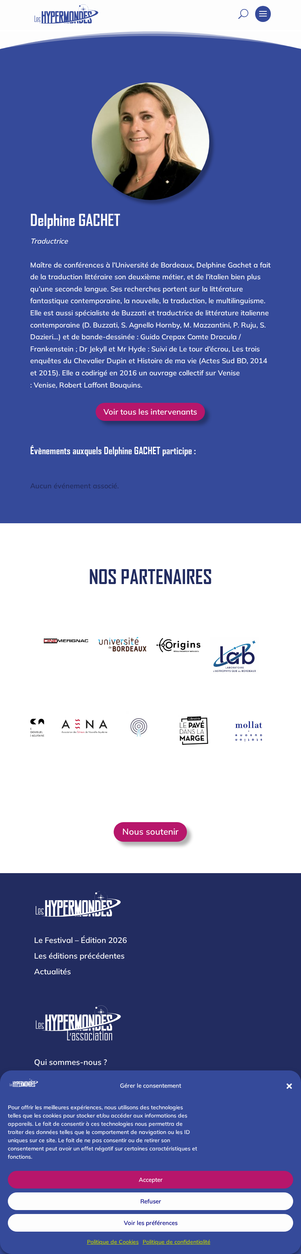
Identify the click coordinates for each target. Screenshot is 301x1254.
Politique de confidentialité (176, 1241)
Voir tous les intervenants (150, 412)
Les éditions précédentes (79, 956)
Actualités (52, 971)
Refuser (150, 1201)
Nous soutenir (150, 831)
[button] (289, 1086)
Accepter (151, 1179)
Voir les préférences (151, 1223)
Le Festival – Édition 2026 (80, 940)
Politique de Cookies (113, 1241)
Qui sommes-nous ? (70, 1062)
